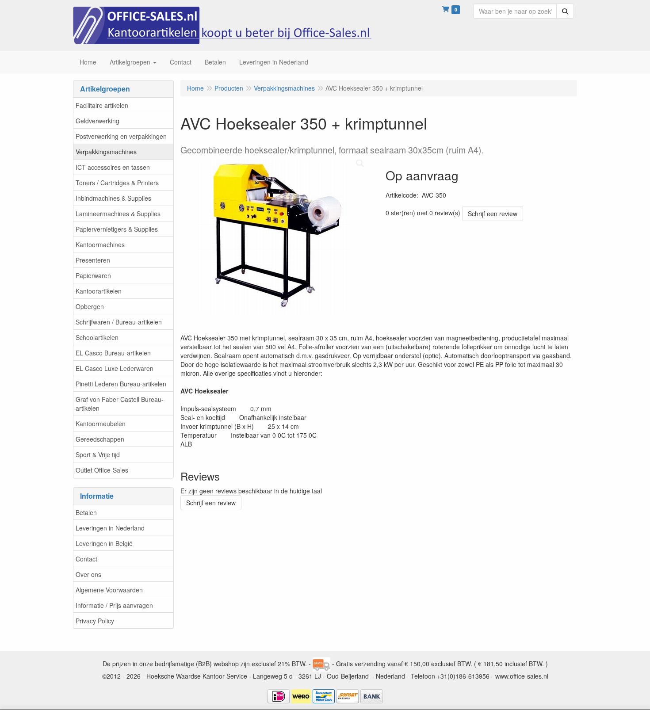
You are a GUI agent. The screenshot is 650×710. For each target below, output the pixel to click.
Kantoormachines (100, 244)
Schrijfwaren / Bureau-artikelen (119, 321)
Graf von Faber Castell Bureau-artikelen (120, 403)
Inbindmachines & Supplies (113, 198)
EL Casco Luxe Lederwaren (114, 368)
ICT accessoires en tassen (113, 167)
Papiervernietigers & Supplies (117, 229)
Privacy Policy (95, 620)
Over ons (88, 574)
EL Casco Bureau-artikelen (113, 352)
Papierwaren (93, 275)
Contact (86, 558)
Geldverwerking (97, 120)
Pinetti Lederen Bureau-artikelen (121, 383)
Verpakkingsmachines (106, 151)
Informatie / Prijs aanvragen (114, 605)
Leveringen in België (104, 543)
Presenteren (93, 260)
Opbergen (90, 306)
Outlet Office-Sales (102, 470)
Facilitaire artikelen (102, 105)
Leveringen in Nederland (110, 527)
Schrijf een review (492, 213)
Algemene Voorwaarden (109, 589)
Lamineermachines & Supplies (118, 213)
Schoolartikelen (97, 337)
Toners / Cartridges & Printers (117, 182)
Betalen (86, 512)
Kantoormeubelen (101, 423)
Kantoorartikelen (99, 290)
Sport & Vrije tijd (98, 454)
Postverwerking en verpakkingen (121, 136)
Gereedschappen (100, 439)
